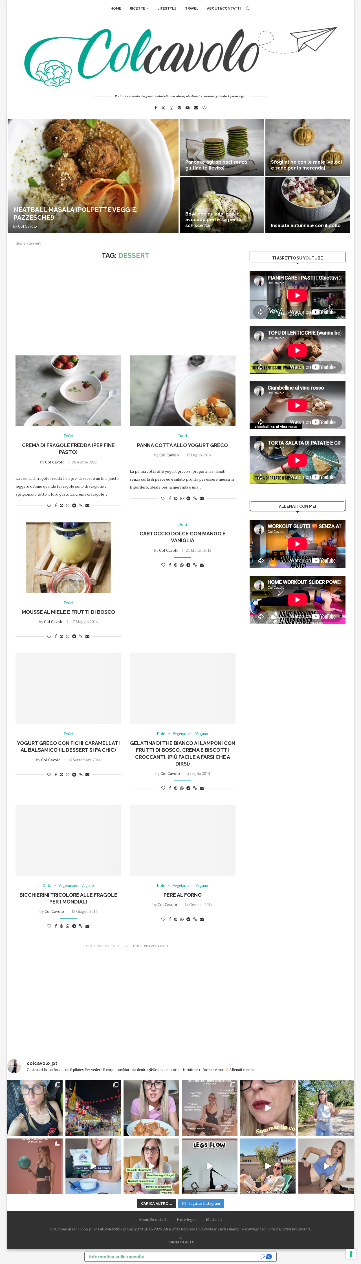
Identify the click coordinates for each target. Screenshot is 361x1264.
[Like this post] (49, 505)
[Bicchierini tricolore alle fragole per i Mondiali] (68, 840)
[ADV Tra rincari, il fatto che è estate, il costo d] (268, 1166)
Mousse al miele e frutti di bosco (68, 612)
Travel (192, 8)
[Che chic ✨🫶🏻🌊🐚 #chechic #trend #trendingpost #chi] (35, 1108)
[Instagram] (171, 108)
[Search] (248, 8)
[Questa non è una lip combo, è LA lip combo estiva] (268, 1108)
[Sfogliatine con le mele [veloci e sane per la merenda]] (307, 147)
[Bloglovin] (204, 108)
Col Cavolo (27, 226)
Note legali (187, 1219)
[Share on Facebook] (56, 505)
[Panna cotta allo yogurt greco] (182, 390)
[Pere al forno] (182, 840)
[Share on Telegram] (74, 505)
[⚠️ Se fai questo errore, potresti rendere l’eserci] (326, 1166)
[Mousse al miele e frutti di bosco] (68, 557)
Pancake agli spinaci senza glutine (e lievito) (216, 165)
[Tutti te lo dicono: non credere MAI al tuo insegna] (35, 1166)
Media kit (214, 1219)
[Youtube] (188, 108)
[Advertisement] (125, 307)
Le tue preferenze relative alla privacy (205, 1256)
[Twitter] (163, 108)
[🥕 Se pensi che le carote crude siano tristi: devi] (151, 1108)
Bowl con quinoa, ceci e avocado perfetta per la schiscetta (213, 219)
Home (116, 8)
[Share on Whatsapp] (67, 505)
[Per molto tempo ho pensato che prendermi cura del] (326, 1108)
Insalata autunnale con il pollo (306, 225)
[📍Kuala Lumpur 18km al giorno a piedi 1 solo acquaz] (93, 1108)
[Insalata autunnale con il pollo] (307, 205)
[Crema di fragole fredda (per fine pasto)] (68, 390)
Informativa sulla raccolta (116, 1256)
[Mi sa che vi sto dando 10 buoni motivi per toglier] (209, 1108)
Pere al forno (183, 895)
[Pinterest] (179, 108)
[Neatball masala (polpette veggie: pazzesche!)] (93, 176)
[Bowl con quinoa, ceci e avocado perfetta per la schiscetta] (222, 205)
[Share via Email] (87, 505)
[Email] (196, 108)
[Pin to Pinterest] (61, 505)
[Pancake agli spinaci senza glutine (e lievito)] (222, 147)
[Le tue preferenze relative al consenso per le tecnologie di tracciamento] (351, 1254)
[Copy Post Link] (81, 505)
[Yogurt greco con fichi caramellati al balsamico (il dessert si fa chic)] (68, 688)
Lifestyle (167, 8)
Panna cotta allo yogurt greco (182, 445)
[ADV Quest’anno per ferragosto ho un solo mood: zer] (151, 1166)
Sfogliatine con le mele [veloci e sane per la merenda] (306, 165)
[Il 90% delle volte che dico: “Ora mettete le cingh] (209, 1166)
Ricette (137, 8)
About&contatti (224, 8)
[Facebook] (156, 108)
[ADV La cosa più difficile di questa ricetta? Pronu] (93, 1166)
